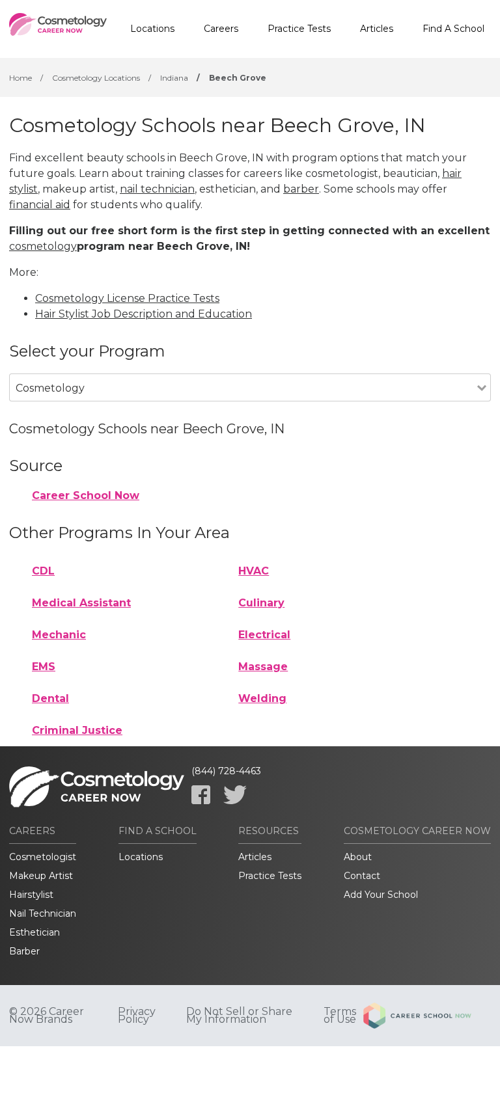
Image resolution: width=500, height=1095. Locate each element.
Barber (24, 951)
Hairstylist (31, 894)
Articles (376, 28)
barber (301, 189)
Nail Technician (42, 913)
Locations (152, 28)
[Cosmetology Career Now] (58, 29)
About (358, 857)
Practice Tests (299, 28)
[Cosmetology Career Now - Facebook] (200, 794)
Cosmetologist (42, 857)
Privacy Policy (137, 1015)
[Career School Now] (427, 1016)
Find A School (453, 28)
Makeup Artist (41, 876)
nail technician (157, 189)
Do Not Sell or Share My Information (239, 1015)
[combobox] (243, 406)
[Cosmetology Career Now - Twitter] (235, 794)
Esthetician (34, 932)
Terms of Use (340, 1015)
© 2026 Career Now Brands (46, 1015)
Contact (362, 876)
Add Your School (381, 894)
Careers (221, 28)
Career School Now (85, 495)
